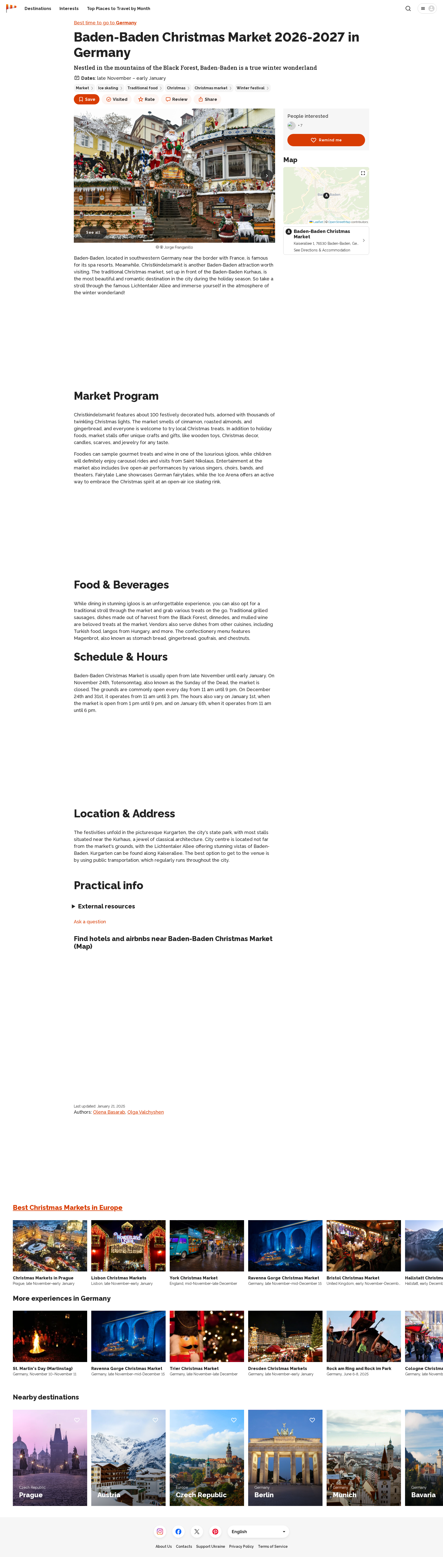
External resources (106, 906)
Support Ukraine (210, 1546)
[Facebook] (178, 1531)
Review (179, 99)
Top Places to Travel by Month (118, 8)
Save (90, 99)
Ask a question (90, 921)
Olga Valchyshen (145, 1112)
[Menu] (427, 8)
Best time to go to (105, 22)
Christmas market (211, 88)
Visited (120, 99)
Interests (69, 8)
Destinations (38, 8)
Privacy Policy (241, 1546)
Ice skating (108, 88)
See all (93, 232)
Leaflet (318, 222)
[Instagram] (160, 1531)
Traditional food (142, 88)
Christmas (176, 88)
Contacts (184, 1546)
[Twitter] (197, 1531)
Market (82, 88)
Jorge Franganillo (178, 247)
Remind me (330, 140)
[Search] (408, 8)
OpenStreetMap (339, 222)
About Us (164, 1546)
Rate (150, 99)
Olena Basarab (109, 1112)
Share (211, 99)
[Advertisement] (174, 337)
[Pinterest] (215, 1531)
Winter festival (251, 88)
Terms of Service (273, 1546)
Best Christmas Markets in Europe (68, 1207)
